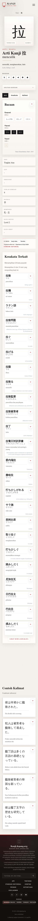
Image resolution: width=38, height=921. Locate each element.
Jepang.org (23, 911)
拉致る (9, 381)
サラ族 (10, 504)
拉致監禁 (11, 396)
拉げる (10, 352)
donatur (24, 867)
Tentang (28, 881)
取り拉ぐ (11, 534)
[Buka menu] (34, 4)
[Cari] (33, 875)
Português (32, 902)
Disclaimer (13, 890)
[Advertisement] (19, 663)
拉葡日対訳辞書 (14, 441)
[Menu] (34, 4)
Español (19, 902)
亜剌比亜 (11, 519)
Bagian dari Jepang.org (19, 848)
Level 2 (7, 222)
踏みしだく (12, 564)
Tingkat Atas (9, 162)
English (12, 902)
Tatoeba (22, 241)
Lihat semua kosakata (19, 639)
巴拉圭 (9, 609)
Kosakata (14, 95)
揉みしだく (12, 624)
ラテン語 (11, 305)
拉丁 (8, 426)
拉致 (8, 275)
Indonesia (6, 902)
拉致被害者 (12, 411)
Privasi (13, 887)
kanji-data (14, 241)
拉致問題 (11, 320)
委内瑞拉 (11, 460)
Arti (5, 95)
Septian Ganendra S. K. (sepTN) (22, 917)
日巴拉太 (11, 594)
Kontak (28, 884)
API (13, 881)
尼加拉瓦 (11, 579)
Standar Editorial (13, 884)
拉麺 (8, 290)
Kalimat (25, 95)
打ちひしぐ (12, 549)
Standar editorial (11, 246)
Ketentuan (28, 887)
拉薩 (8, 366)
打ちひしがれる (15, 490)
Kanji (17, 13)
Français (26, 902)
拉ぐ (8, 337)
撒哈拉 (9, 475)
